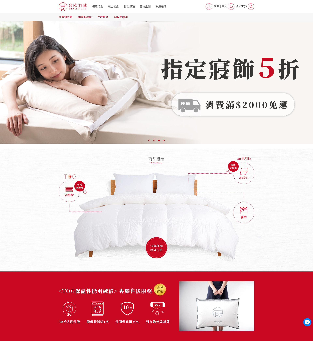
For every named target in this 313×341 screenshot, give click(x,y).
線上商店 (113, 6)
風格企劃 (145, 6)
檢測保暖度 (79, 186)
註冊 (216, 6)
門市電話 (102, 17)
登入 (224, 6)
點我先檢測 (121, 17)
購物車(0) (241, 6)
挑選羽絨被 (65, 17)
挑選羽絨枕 (85, 17)
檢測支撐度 (233, 166)
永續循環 (161, 6)
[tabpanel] (156, 82)
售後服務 (129, 6)
